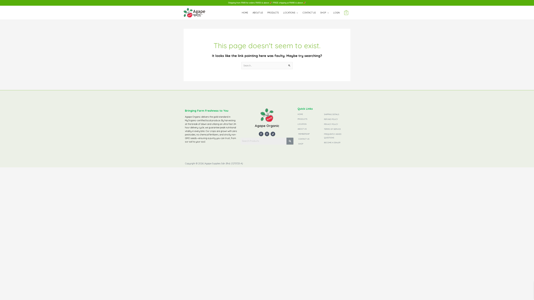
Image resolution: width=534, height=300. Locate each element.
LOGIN (336, 12)
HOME (245, 12)
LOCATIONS (289, 12)
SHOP (323, 12)
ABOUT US (258, 12)
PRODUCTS (273, 12)
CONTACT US (309, 12)
